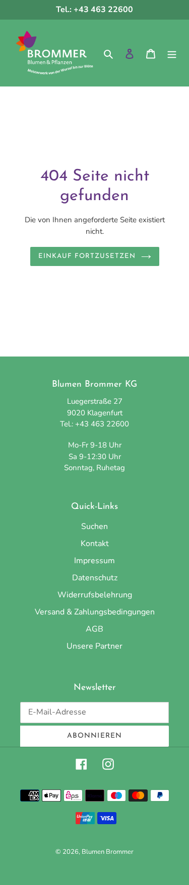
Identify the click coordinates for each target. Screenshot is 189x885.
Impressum (94, 560)
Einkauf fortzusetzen (87, 256)
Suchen (94, 526)
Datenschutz (94, 577)
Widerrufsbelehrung (94, 594)
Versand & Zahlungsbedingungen (95, 611)
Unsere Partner (94, 646)
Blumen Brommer (108, 851)
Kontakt (95, 543)
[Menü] (171, 53)
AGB (94, 629)
